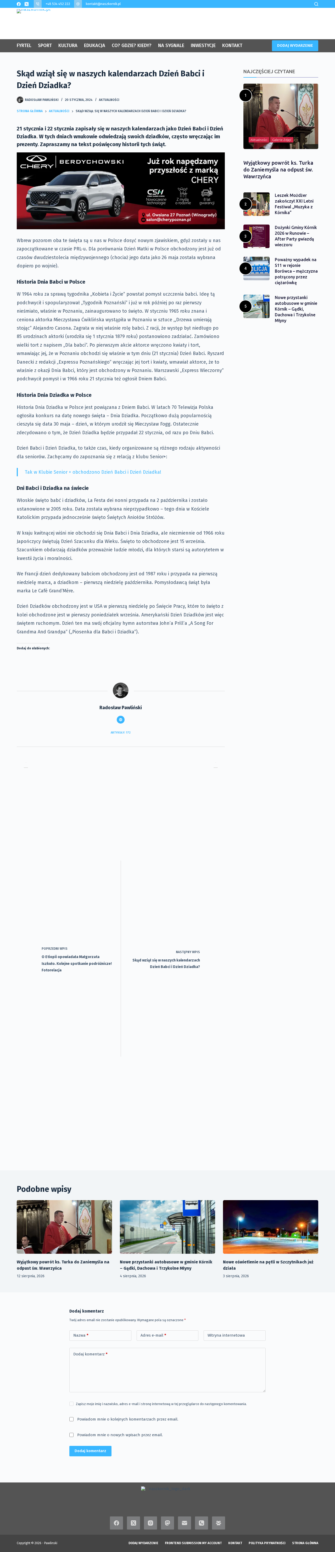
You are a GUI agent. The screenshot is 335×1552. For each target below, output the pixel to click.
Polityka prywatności (267, 1543)
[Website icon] (121, 720)
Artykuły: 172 (121, 732)
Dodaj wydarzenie (143, 1543)
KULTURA (67, 45)
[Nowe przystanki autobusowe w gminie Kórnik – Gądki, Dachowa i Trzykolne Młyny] (167, 1227)
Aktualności (109, 100)
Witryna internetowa (226, 1335)
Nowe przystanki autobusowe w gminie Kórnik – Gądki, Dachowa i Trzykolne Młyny (296, 309)
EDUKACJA (94, 45)
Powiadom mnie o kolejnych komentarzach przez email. (127, 1419)
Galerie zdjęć (282, 139)
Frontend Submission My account (193, 1543)
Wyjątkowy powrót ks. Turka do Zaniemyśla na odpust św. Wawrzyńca (278, 169)
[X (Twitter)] (27, 4)
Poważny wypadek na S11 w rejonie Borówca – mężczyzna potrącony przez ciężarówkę (296, 271)
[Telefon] (201, 1523)
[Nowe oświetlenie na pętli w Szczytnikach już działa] (270, 1227)
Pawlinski (50, 1543)
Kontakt (235, 1543)
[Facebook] (19, 4)
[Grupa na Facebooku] (218, 1523)
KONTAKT (232, 45)
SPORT (45, 45)
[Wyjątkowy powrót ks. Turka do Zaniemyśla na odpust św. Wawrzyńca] (64, 1227)
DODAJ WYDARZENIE (295, 45)
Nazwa (80, 1335)
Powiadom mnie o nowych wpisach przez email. (120, 1435)
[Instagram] (150, 1523)
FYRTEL (24, 45)
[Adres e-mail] (184, 1523)
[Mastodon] (167, 1523)
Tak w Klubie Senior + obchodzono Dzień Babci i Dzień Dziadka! (93, 472)
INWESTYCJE (203, 45)
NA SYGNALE (171, 45)
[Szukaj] (316, 4)
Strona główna (305, 1543)
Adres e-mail (153, 1335)
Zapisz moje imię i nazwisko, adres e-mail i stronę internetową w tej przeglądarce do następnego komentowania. (161, 1404)
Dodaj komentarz (90, 1354)
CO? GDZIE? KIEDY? (132, 45)
